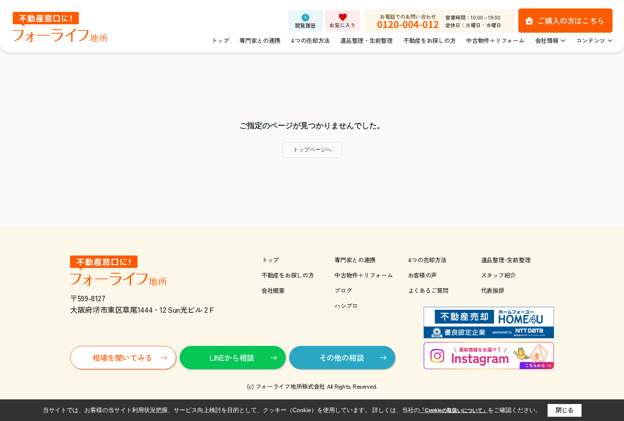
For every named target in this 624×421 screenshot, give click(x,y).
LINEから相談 (232, 357)
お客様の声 (422, 275)
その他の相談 (341, 357)
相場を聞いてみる (122, 357)
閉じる (564, 410)
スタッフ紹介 (498, 275)
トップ (220, 40)
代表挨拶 (492, 290)
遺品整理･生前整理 (505, 259)
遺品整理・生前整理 (366, 40)
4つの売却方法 (310, 40)
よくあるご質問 (428, 290)
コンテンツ (590, 40)
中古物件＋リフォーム (495, 40)
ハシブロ (346, 305)
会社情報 (547, 40)
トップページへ (312, 149)
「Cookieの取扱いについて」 (454, 410)
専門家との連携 (259, 40)
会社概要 (273, 290)
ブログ (343, 290)
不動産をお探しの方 (429, 40)
